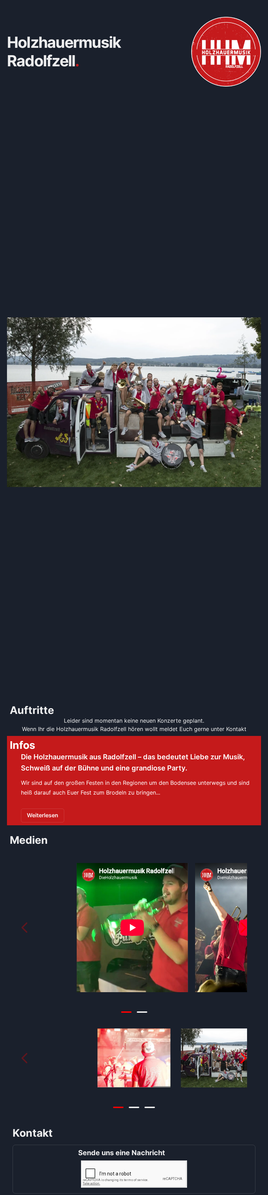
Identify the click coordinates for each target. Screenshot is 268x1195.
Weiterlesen (42, 815)
